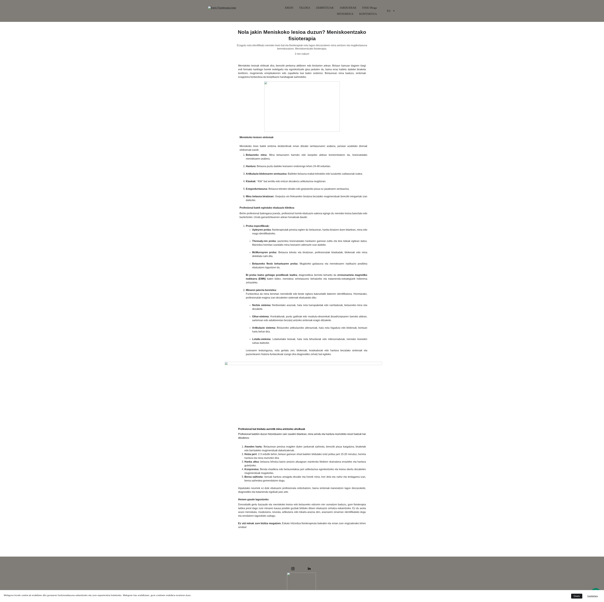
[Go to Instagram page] (292, 568)
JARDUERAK (348, 7)
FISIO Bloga (369, 7)
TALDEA (304, 7)
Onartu (577, 596)
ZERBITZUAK (325, 7)
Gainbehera (592, 596)
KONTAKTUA (368, 13)
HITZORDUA (345, 13)
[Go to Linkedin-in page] (309, 568)
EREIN (289, 7)
